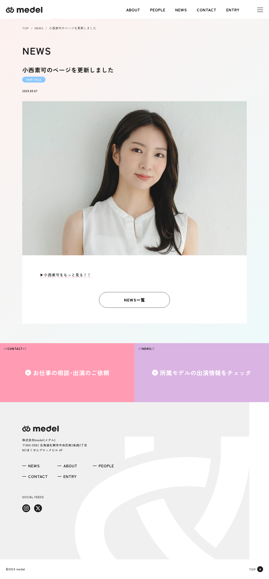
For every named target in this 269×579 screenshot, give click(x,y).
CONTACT (206, 10)
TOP (25, 28)
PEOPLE (157, 10)
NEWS (181, 10)
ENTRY (232, 10)
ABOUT (133, 10)
